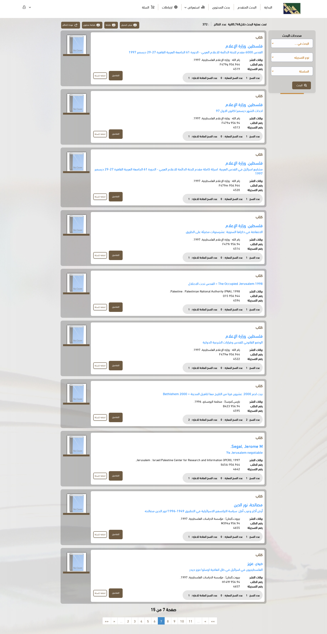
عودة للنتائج (67, 24)
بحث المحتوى (221, 6)
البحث (300, 85)
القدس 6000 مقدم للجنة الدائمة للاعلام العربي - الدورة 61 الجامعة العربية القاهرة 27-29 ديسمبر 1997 (196, 51)
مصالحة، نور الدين (248, 504)
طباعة (108, 24)
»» (213, 620)
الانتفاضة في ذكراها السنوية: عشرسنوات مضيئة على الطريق (224, 231)
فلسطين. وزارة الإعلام (244, 45)
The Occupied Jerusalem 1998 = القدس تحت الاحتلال (225, 283)
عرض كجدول (126, 24)
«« (107, 620)
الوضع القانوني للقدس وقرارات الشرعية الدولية (233, 341)
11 (190, 620)
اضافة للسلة (100, 75)
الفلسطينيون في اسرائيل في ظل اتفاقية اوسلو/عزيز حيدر (226, 569)
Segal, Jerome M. (246, 446)
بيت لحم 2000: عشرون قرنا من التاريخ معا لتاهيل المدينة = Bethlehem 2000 (213, 393)
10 (182, 620)
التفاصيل (115, 75)
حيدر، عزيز (255, 563)
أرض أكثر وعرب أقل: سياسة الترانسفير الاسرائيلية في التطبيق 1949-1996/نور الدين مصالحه (204, 510)
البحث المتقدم (247, 6)
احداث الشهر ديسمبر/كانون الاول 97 (239, 110)
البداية (268, 6)
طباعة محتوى (89, 24)
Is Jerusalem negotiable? (244, 452)
